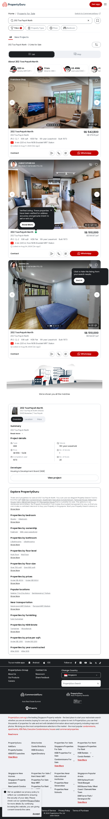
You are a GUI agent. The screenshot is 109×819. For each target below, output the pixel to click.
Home (11, 13)
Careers (11, 681)
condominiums (89, 726)
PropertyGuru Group (18, 670)
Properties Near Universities (61, 784)
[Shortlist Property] (96, 80)
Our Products (13, 677)
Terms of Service (48, 811)
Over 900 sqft (29, 567)
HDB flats (23, 729)
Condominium (35, 500)
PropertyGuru (14, 742)
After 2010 (25, 651)
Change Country (69, 670)
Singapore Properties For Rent (87, 747)
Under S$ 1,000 (17, 641)
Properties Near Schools (61, 790)
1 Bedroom (22, 519)
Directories (36, 742)
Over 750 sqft (16, 567)
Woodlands (26, 629)
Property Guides (15, 750)
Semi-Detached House (26, 502)
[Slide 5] (56, 125)
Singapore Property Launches (16, 781)
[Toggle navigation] (105, 4)
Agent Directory (38, 754)
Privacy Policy (34, 801)
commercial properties (69, 729)
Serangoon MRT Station (21, 606)
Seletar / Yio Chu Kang (20, 593)
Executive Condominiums (38, 729)
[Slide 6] (58, 125)
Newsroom (40, 674)
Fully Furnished (17, 619)
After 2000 (15, 651)
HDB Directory (37, 750)
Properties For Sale (63, 742)
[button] (10, 37)
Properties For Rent (87, 742)
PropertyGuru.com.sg (17, 717)
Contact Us (41, 670)
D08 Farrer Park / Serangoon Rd (85, 797)
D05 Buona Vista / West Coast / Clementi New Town (87, 789)
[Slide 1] (48, 125)
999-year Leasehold (28, 532)
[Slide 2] (50, 125)
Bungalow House (47, 502)
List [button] (33, 54)
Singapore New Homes (15, 775)
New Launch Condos (17, 786)
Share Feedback (42, 677)
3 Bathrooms (29, 542)
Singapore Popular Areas (87, 775)
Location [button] (29, 419)
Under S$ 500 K (32, 580)
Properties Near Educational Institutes (62, 776)
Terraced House (80, 500)
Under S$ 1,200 (31, 641)
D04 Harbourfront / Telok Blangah (86, 781)
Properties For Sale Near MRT (39, 781)
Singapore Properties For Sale (63, 747)
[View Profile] (18, 79)
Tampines (15, 629)
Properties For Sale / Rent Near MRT (41, 775)
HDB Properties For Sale (62, 754)
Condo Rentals (84, 756)
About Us (12, 674)
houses (53, 729)
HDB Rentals (83, 753)
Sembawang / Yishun (41, 593)
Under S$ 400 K (17, 580)
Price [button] (39, 419)
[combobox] (50, 20)
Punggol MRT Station (41, 606)
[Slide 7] (62, 225)
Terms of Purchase (81, 811)
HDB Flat (25, 500)
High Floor (15, 554)
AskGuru (12, 746)
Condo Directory (38, 746)
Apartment (47, 500)
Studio (13, 519)
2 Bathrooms (16, 542)
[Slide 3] (52, 125)
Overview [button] (17, 419)
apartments (13, 729)
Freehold (14, 532)
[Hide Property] (90, 80)
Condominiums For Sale (63, 760)
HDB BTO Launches (16, 754)
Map (79, 54)
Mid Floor (25, 554)
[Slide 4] (54, 125)
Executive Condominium (63, 500)
